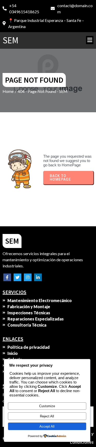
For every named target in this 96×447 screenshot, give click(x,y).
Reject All (47, 416)
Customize (47, 406)
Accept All (47, 426)
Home (8, 91)
